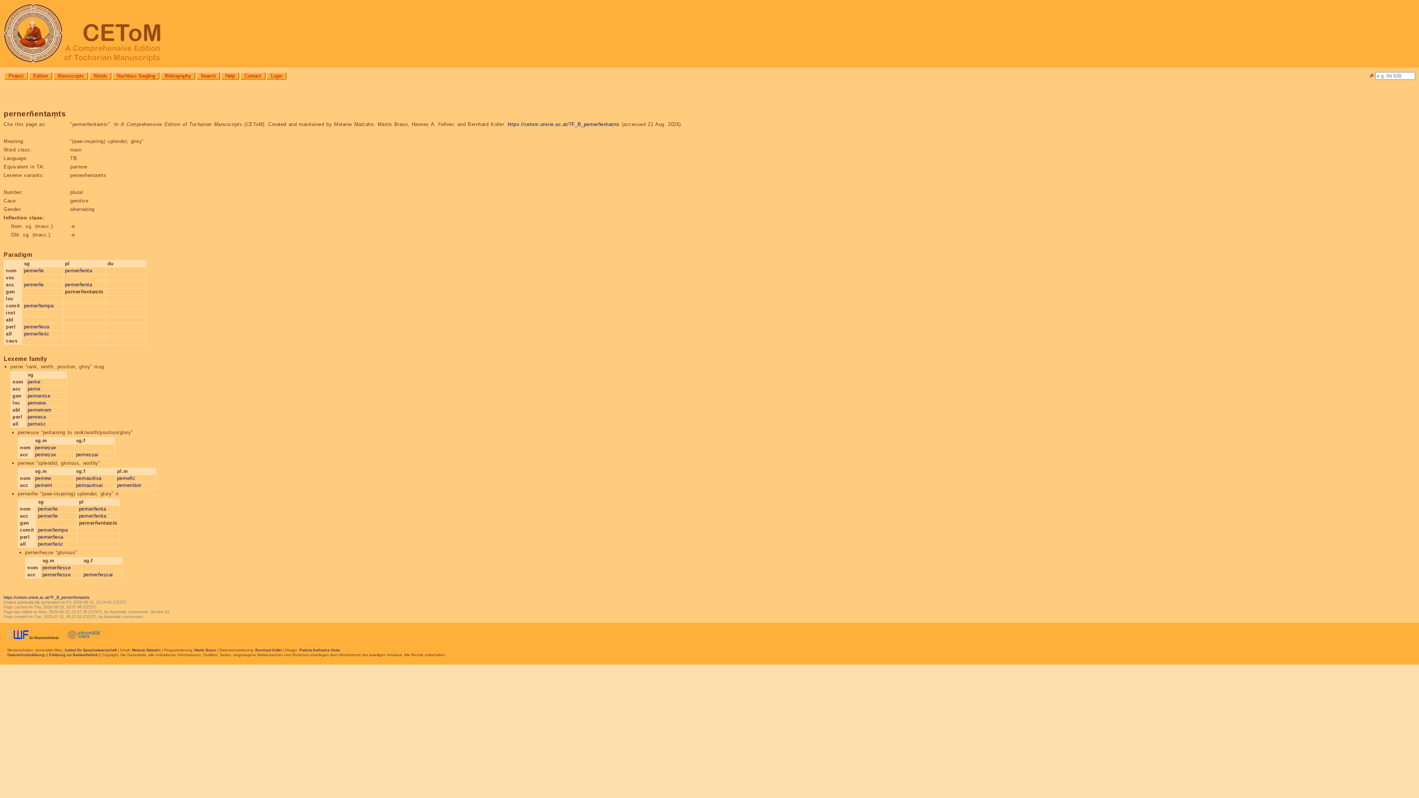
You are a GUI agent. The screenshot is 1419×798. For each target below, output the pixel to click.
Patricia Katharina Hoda (319, 650)
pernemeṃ (40, 410)
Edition (40, 76)
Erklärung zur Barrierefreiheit (73, 655)
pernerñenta (78, 270)
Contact (253, 76)
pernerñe (34, 270)
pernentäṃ (129, 485)
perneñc (126, 478)
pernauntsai (89, 485)
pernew (43, 478)
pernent (43, 485)
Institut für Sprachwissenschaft (91, 650)
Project (16, 76)
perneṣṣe (45, 447)
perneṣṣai (87, 454)
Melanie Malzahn (146, 650)
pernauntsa (89, 478)
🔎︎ (1371, 76)
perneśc (37, 424)
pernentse (39, 396)
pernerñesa (37, 327)
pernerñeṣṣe (56, 567)
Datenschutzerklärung (26, 655)
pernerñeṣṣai (98, 574)
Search (208, 76)
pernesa (37, 417)
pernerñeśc (37, 334)
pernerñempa (39, 305)
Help (230, 76)
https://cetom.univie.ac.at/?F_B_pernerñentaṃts (564, 124)
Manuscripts (71, 76)
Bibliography (178, 76)
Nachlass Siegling (136, 76)
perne (34, 382)
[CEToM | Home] (709, 34)
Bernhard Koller (268, 650)
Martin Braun (205, 650)
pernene (37, 403)
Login (276, 76)
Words (100, 76)
